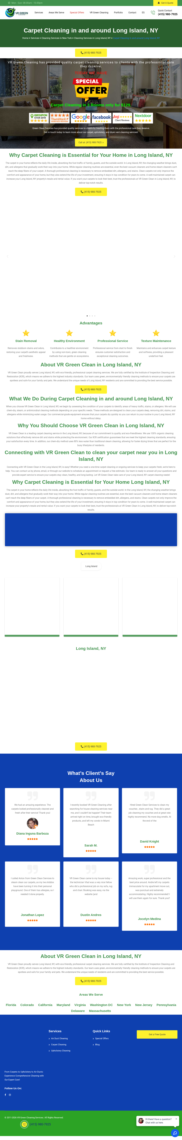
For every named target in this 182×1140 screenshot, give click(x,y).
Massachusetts (100, 1011)
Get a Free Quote (157, 1034)
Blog (97, 1044)
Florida (11, 1005)
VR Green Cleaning (99, 12)
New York (124, 1005)
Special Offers (77, 12)
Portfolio (118, 12)
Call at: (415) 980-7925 (90, 142)
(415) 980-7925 (167, 14)
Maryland (63, 1005)
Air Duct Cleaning (59, 1038)
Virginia (80, 1005)
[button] (7, 256)
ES (143, 12)
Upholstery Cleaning (60, 1050)
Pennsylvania (166, 1005)
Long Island (91, 566)
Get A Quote (167, 3)
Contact (132, 12)
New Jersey (143, 1005)
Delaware (78, 1011)
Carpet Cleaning (58, 1044)
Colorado (27, 1005)
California (45, 1005)
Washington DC (101, 1005)
